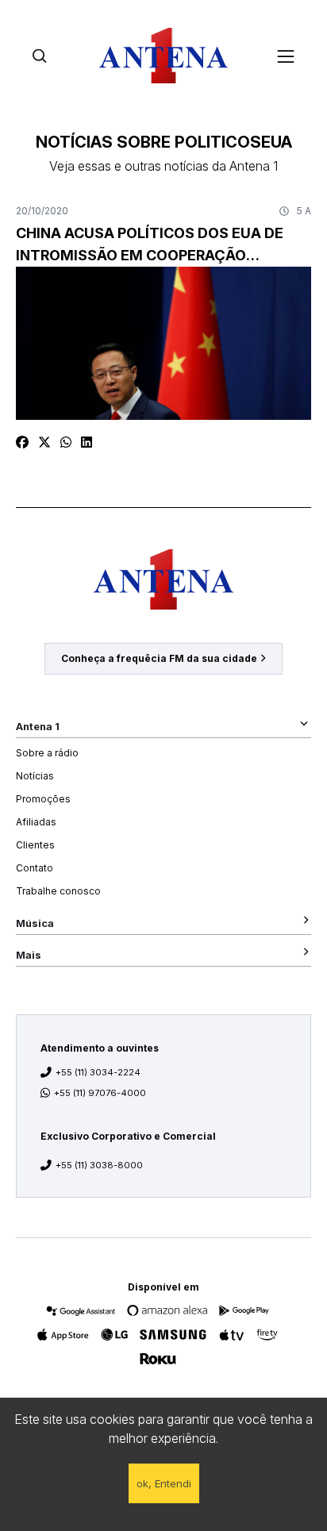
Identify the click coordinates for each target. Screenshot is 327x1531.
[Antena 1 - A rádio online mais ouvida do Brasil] (163, 55)
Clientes (35, 845)
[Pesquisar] (39, 55)
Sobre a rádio (47, 753)
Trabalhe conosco (58, 891)
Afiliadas (36, 822)
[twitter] (44, 442)
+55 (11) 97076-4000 (100, 1092)
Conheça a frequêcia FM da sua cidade (159, 658)
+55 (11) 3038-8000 (99, 1165)
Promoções (43, 799)
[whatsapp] (65, 442)
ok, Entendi (164, 1483)
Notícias (35, 776)
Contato (34, 868)
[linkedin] (86, 442)
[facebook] (22, 442)
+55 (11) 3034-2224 (98, 1072)
